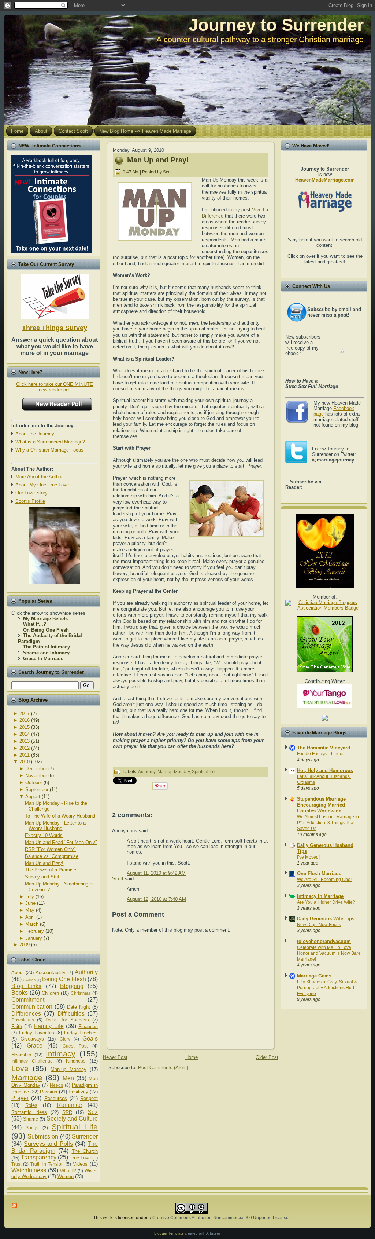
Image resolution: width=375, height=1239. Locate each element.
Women (65, 1176)
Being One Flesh (64, 979)
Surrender (85, 1136)
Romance (69, 1105)
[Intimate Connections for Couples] (51, 202)
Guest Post (75, 1046)
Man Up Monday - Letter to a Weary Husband (55, 826)
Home (191, 1057)
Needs (56, 1085)
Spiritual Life (75, 1126)
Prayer (20, 1098)
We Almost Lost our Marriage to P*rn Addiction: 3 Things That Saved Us (328, 822)
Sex (93, 1112)
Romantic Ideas (29, 1112)
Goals (90, 1038)
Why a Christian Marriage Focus (49, 450)
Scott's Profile (30, 501)
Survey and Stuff (43, 877)
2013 (24, 741)
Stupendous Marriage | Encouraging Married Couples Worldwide (323, 805)
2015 (24, 727)
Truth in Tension (47, 1164)
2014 (24, 734)
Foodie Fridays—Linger (320, 753)
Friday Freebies (81, 1032)
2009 (24, 944)
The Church (85, 1151)
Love (20, 1068)
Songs (32, 1127)
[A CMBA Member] (54, 582)
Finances (88, 1026)
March (31, 924)
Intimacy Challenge (32, 1061)
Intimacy (60, 1053)
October (33, 782)
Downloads (22, 1019)
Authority (86, 972)
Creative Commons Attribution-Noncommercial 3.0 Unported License (220, 1217)
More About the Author (39, 476)
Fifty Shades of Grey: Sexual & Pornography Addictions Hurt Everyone (327, 987)
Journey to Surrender (276, 24)
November (36, 775)
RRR (67, 1112)
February (34, 931)
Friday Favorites (36, 1032)
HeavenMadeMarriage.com (325, 180)
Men (68, 1078)
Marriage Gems (314, 976)
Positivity (78, 1091)
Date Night (78, 1007)
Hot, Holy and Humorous (325, 770)
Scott (117, 878)
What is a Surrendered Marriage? (50, 442)
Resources (55, 1098)
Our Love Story (31, 493)
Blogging (71, 986)
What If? (68, 1170)
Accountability (51, 972)
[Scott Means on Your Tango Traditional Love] (324, 706)
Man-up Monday (68, 1069)
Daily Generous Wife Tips (325, 918)
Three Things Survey (54, 328)
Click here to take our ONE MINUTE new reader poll (54, 386)
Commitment (27, 1000)
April (30, 917)
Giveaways (32, 1039)
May (29, 910)
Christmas (81, 993)
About (17, 972)
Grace (34, 1045)
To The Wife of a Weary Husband (60, 816)
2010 (24, 761)
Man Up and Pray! (44, 863)
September (36, 789)
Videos (80, 1164)
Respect (89, 1098)
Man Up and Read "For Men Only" (61, 842)
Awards (29, 980)
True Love (80, 1158)
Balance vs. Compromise (51, 856)
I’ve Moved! (308, 857)
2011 (24, 755)
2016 (24, 720)
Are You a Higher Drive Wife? (326, 902)
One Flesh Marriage (319, 873)
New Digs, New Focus (319, 924)
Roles (31, 1105)
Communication (31, 1007)
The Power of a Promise (50, 870)
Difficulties (71, 1013)
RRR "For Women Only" (50, 849)
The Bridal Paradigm (54, 1147)
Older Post (267, 1057)
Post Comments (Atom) (163, 1067)
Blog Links (26, 986)
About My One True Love (42, 484)
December (36, 768)
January (33, 938)
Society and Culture (72, 1118)
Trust (16, 1164)
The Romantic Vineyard (323, 747)
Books (19, 993)
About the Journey (34, 433)
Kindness (76, 1061)
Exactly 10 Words (44, 835)
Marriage (26, 1077)
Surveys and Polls (48, 1144)
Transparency (38, 1157)
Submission (42, 1136)
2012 (24, 748)
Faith (16, 1026)
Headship (21, 1054)
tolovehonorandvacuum (324, 941)
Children (50, 993)
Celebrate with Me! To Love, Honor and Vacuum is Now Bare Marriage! (329, 953)
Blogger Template (169, 1233)
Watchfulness (28, 1170)
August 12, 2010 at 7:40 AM (156, 899)
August (32, 796)
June (30, 903)
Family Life (48, 1026)
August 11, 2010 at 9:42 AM (156, 873)
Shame (30, 1119)
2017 (24, 713)
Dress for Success (67, 1020)
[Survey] (55, 295)
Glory (65, 1039)
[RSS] (15, 1206)
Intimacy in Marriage (320, 896)
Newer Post (115, 1057)
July (29, 896)
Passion (48, 1091)
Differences (26, 1013)
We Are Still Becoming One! (324, 879)
